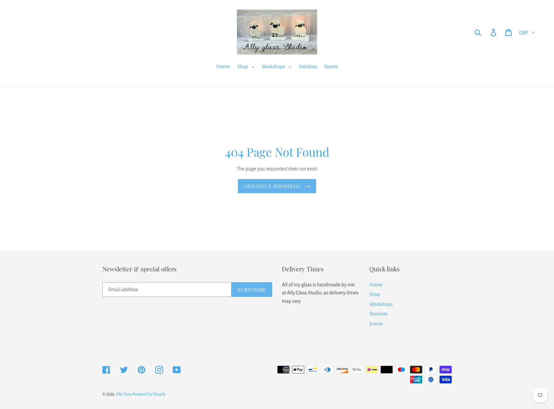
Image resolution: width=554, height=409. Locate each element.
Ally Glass (124, 394)
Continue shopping (272, 186)
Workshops (381, 304)
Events (376, 323)
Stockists (378, 313)
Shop (374, 294)
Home (376, 284)
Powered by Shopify (149, 394)
